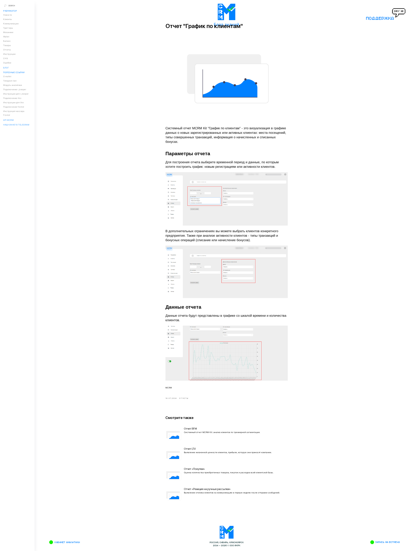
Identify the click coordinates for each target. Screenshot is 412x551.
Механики (8, 32)
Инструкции (9, 54)
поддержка (380, 18)
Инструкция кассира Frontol (13, 113)
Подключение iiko (12, 98)
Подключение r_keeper (14, 89)
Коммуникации (11, 23)
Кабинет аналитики (67, 542)
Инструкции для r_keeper (16, 94)
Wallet (6, 36)
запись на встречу (387, 542)
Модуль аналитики (12, 85)
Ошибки (7, 63)
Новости (7, 15)
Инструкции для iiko (13, 102)
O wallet (7, 76)
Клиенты (7, 19)
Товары (7, 45)
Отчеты (7, 49)
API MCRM (8, 120)
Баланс (7, 41)
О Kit (5, 58)
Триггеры (8, 28)
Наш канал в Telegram (16, 124)
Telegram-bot (9, 81)
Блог (6, 67)
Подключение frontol (13, 107)
